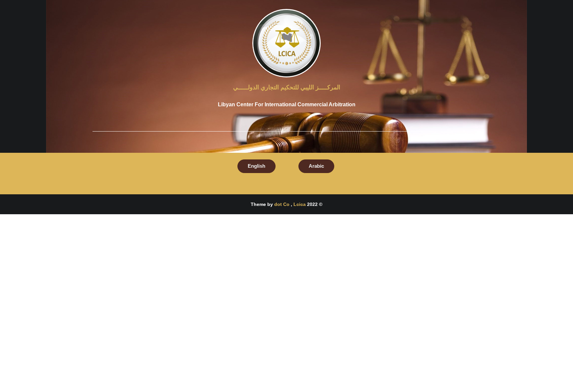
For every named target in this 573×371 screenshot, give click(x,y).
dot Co (282, 204)
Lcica (299, 204)
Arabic (316, 166)
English (256, 166)
